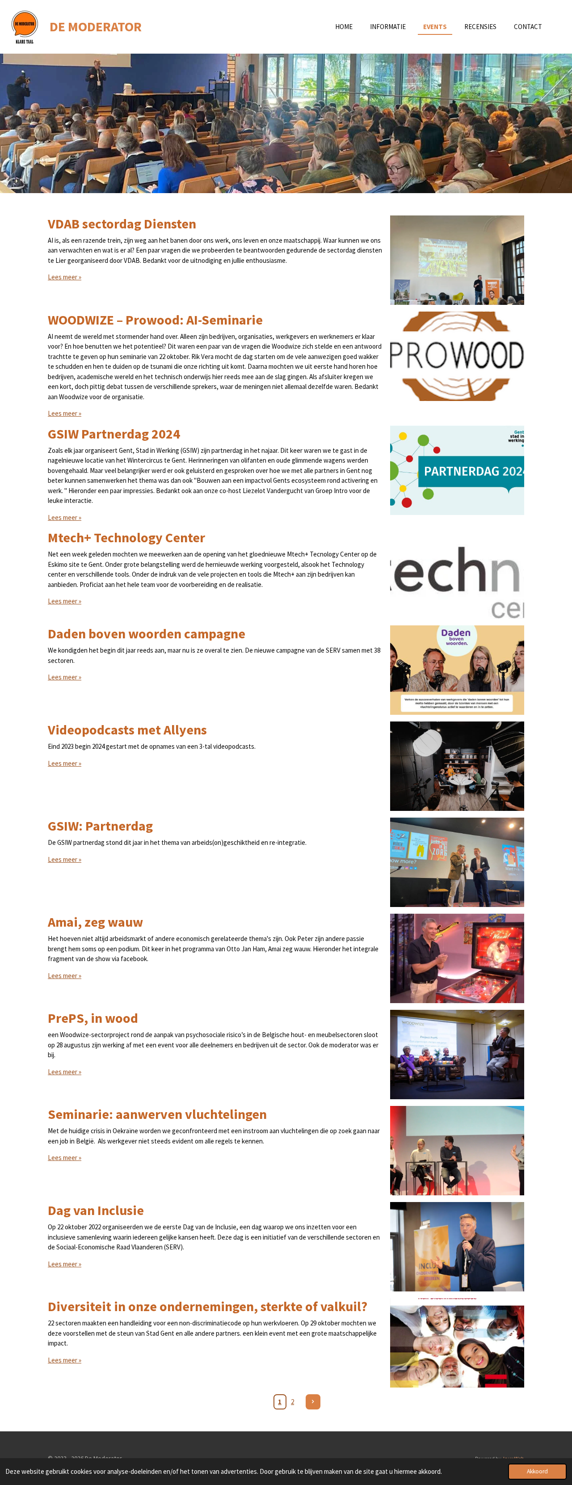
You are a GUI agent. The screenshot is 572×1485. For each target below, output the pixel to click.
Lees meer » (64, 277)
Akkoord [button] (537, 1471)
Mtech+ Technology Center (126, 537)
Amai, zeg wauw (95, 921)
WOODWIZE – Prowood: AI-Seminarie (155, 319)
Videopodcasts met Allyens (127, 729)
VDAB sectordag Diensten (122, 223)
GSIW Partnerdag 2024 (114, 433)
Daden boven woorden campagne (146, 633)
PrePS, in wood (93, 1017)
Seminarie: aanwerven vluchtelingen (157, 1113)
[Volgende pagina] (313, 1401)
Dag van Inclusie (96, 1210)
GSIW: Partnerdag (100, 825)
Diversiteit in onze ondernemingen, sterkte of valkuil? (207, 1306)
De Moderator (96, 26)
